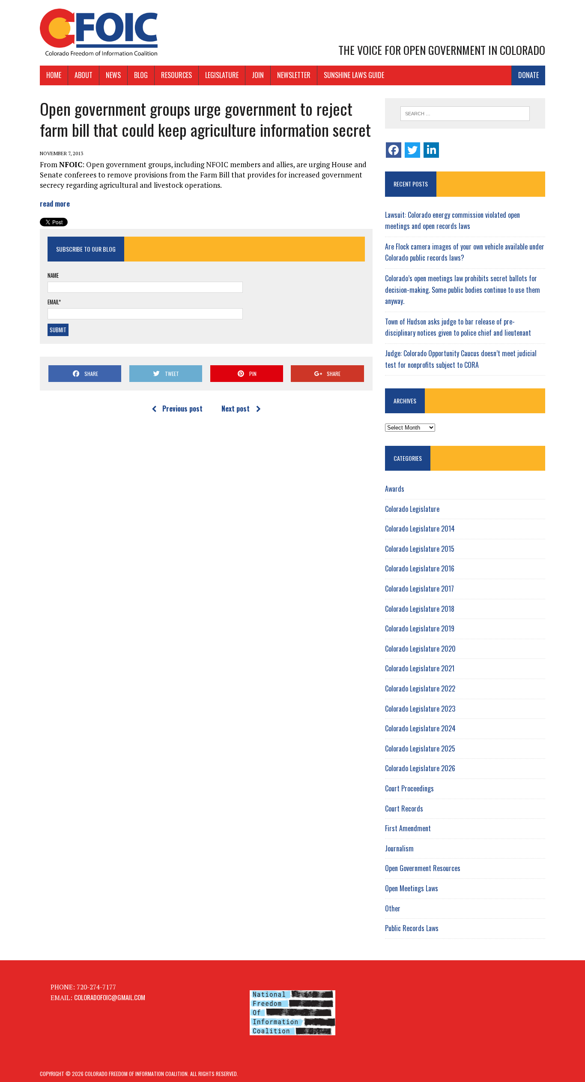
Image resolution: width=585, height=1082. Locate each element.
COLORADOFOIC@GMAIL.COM (109, 997)
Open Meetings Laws (411, 888)
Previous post (182, 408)
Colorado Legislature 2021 (419, 668)
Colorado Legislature (412, 509)
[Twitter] (412, 150)
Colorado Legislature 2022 (420, 688)
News (113, 75)
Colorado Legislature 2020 (420, 648)
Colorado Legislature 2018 (419, 609)
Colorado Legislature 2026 (420, 768)
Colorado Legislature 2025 (420, 748)
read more (55, 203)
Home (53, 75)
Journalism (399, 848)
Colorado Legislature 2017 (419, 588)
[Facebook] (393, 150)
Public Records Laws (412, 928)
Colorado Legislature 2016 (419, 568)
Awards (394, 489)
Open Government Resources (422, 868)
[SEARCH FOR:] (465, 113)
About (84, 75)
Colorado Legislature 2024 (420, 728)
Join (258, 75)
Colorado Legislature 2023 (420, 708)
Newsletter (293, 75)
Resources (176, 75)
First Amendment (408, 828)
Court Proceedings (409, 788)
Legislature (222, 75)
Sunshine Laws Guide (354, 75)
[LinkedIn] (431, 150)
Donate (528, 75)
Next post (235, 408)
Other (392, 908)
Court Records (404, 808)
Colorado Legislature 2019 (419, 628)
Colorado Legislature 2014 (420, 528)
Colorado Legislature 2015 (419, 549)
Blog (141, 75)
